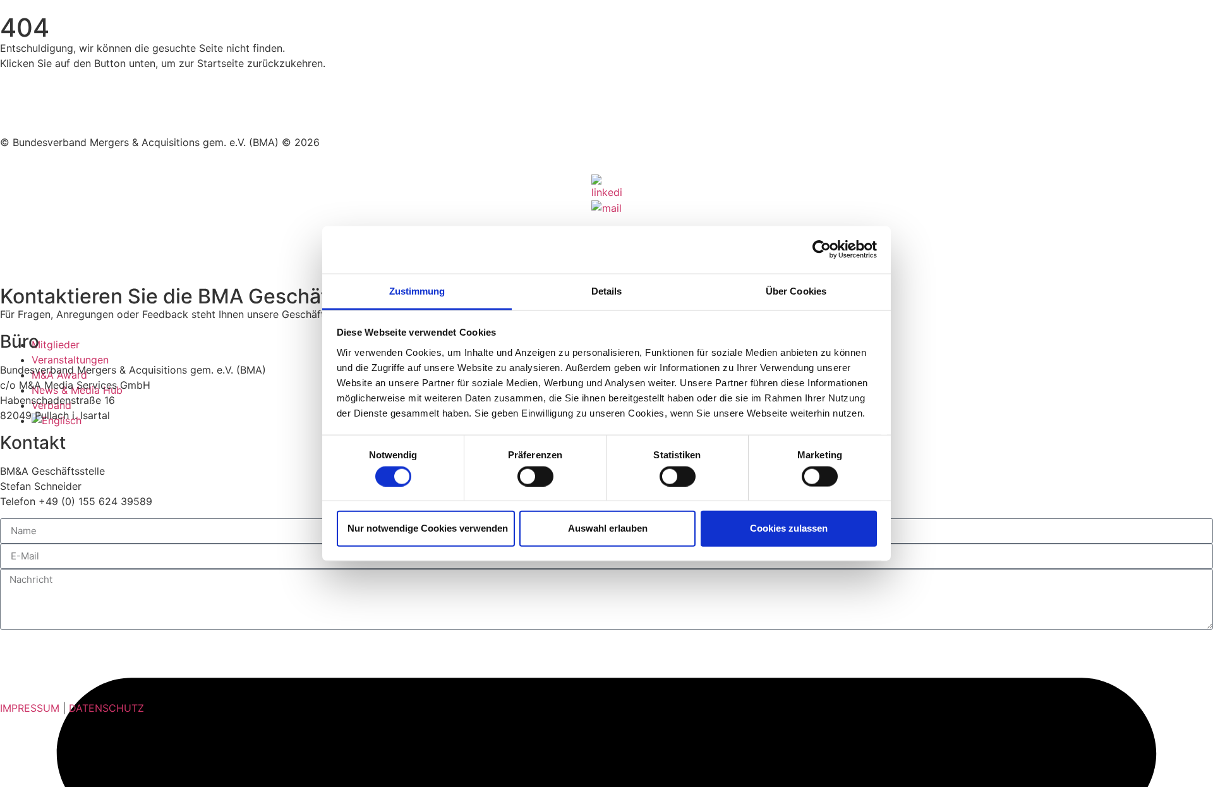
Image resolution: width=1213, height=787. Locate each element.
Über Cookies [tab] (796, 290)
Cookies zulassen (789, 528)
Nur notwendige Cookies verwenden (427, 528)
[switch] (535, 476)
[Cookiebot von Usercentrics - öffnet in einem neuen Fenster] (821, 249)
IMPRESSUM (29, 708)
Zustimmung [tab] (417, 290)
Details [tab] (606, 290)
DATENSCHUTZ (106, 708)
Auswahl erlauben (608, 528)
